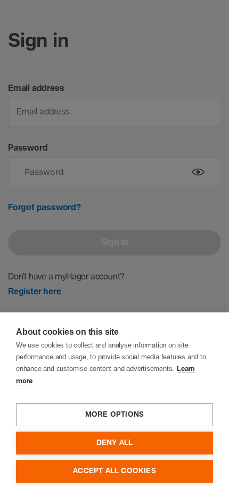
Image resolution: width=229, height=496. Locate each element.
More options (114, 414)
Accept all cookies (114, 471)
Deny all (114, 443)
